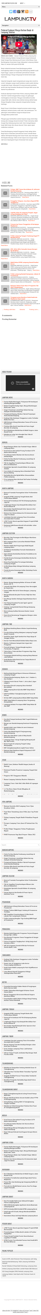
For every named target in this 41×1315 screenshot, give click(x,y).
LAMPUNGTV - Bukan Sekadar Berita (26, 1300)
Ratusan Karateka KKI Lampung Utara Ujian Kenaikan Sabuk (19, 807)
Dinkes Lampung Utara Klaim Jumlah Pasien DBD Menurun (19, 1268)
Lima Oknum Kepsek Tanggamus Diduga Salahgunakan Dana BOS (17, 972)
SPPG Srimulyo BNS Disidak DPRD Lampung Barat (20, 1209)
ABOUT (22, 3)
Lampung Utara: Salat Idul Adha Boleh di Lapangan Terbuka (21, 784)
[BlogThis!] (5, 183)
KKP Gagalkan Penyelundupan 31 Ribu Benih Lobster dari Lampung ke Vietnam (18, 915)
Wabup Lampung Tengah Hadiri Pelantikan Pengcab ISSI (21, 818)
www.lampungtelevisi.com (9, 3)
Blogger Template (24, 1302)
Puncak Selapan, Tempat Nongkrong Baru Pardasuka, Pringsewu (18, 648)
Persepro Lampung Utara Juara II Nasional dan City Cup (21, 824)
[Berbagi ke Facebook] (9, 183)
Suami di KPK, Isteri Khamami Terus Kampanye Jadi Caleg (19, 1259)
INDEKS (20, 437)
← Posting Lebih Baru (8, 309)
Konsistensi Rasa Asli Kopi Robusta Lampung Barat (21, 1215)
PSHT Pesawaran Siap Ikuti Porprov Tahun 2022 (19, 834)
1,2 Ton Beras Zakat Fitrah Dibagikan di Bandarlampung (17, 790)
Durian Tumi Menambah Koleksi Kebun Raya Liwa (20, 640)
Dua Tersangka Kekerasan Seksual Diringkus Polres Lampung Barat (19, 1201)
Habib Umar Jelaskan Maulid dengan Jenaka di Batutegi (19, 765)
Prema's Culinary (9, 1304)
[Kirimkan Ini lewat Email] (3, 183)
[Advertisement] (20, 164)
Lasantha (34, 1302)
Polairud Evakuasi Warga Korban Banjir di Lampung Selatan (17, 31)
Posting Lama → (34, 309)
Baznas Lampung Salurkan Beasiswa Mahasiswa (19, 779)
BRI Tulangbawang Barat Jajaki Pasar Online (19, 748)
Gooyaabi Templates (30, 1304)
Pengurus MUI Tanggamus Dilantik (15, 775)
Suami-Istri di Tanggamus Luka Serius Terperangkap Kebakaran (16, 964)
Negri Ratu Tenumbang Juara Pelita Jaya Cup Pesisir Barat (21, 813)
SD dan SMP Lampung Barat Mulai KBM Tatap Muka (21, 698)
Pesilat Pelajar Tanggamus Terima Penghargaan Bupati (19, 830)
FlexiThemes (14, 1302)
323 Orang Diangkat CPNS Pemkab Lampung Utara (17, 1271)
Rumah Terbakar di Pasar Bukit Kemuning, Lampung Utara (19, 1266)
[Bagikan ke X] (7, 183)
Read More (25, 197)
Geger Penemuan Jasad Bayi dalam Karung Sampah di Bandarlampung (18, 410)
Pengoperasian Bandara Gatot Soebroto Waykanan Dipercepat (24, 298)
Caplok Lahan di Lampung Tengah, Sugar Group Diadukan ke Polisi (24, 213)
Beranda (22, 309)
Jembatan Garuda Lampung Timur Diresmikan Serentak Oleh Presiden (19, 518)
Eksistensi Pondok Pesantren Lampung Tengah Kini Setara (20, 771)
